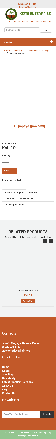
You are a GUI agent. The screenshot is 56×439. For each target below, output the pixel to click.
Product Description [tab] (14, 192)
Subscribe (47, 414)
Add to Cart (28, 301)
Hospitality (8, 378)
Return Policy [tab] (26, 198)
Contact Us (8, 393)
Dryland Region (33, 50)
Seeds (6, 370)
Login (13, 21)
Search (46, 30)
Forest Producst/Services (17, 381)
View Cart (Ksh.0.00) (42, 21)
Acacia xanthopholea (28, 290)
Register (25, 21)
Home (7, 50)
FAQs (5, 389)
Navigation (7, 42)
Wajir (46, 50)
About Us (7, 385)
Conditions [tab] (9, 198)
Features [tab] (33, 192)
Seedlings (18, 50)
